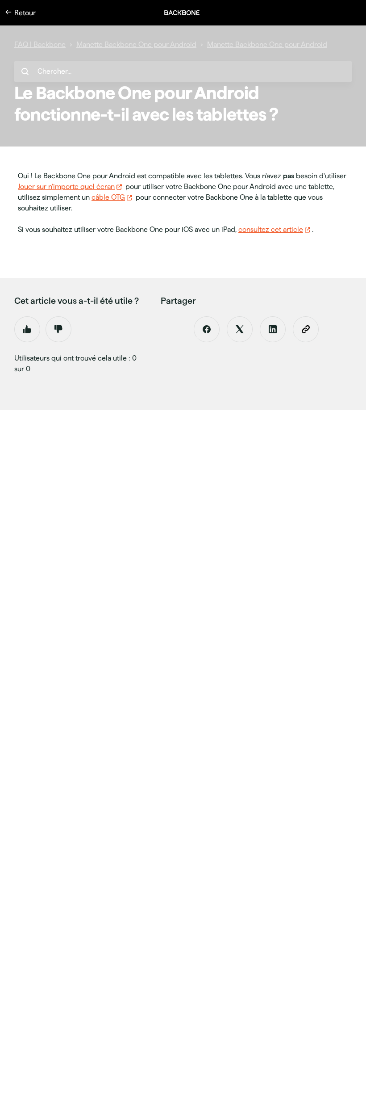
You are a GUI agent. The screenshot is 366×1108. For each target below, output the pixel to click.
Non (58, 329)
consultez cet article (270, 229)
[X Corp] (239, 329)
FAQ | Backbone (40, 44)
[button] (186, 12)
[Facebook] (206, 329)
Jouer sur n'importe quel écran (66, 186)
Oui (27, 329)
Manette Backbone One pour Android (136, 44)
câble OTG (108, 197)
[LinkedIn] (272, 329)
